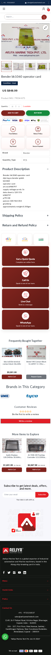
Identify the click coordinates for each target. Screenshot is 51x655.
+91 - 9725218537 (26, 613)
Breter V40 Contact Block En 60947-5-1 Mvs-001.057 (36, 363)
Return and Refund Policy (25, 225)
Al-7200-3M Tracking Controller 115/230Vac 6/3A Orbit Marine (36, 456)
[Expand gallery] (45, 27)
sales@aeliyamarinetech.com (27, 617)
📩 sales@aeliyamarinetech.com (35, 2)
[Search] (44, 17)
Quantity (4, 106)
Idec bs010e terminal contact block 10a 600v (12, 363)
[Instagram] (14, 572)
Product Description (25, 169)
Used (9, 83)
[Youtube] (19, 572)
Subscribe (42, 495)
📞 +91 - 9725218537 (8, 2)
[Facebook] (3, 572)
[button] (6, 66)
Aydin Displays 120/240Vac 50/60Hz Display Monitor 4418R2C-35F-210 (11, 456)
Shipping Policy (25, 215)
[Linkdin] (24, 572)
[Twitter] (9, 572)
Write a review (25, 421)
